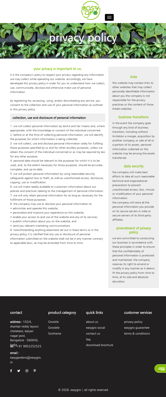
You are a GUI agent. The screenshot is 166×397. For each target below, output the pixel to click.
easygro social (95, 328)
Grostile (53, 322)
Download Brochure (99, 345)
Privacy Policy (133, 322)
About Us (92, 322)
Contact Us (93, 333)
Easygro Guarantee (136, 328)
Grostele (54, 328)
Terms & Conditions (137, 333)
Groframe (54, 333)
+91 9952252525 (28, 346)
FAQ (88, 339)
